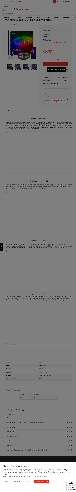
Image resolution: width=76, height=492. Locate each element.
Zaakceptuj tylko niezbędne (12, 481)
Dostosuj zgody (28, 481)
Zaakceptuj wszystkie (41, 481)
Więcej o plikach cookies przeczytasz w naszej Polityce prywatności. (25, 477)
